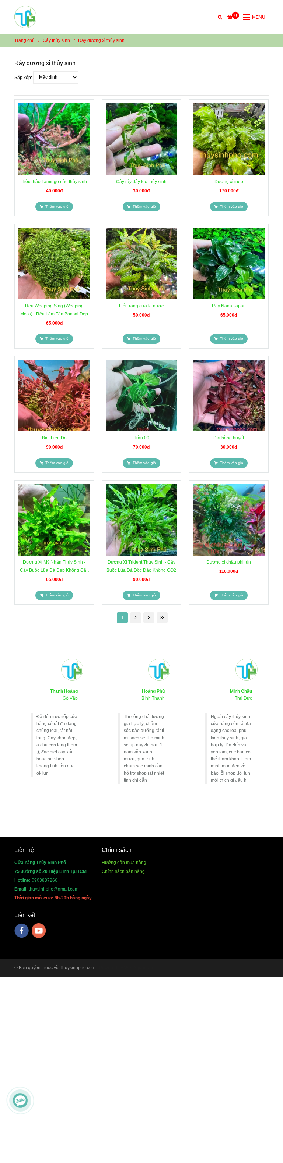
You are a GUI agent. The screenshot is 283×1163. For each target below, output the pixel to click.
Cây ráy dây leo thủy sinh (141, 181)
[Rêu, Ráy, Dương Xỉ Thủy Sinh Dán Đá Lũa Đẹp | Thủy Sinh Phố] (54, 139)
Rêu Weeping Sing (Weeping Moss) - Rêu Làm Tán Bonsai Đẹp (54, 310)
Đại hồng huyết (228, 437)
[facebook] (21, 930)
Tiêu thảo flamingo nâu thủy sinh (54, 181)
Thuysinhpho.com (77, 967)
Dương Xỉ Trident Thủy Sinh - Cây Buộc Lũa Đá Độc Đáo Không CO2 (141, 566)
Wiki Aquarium (138, 967)
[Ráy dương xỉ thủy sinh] (25, 17)
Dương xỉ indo (228, 181)
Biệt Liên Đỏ (54, 437)
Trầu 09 (141, 437)
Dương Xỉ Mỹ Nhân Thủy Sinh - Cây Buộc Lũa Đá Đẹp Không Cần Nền (54, 567)
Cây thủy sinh (56, 40)
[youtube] (39, 930)
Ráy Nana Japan (229, 305)
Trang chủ (24, 40)
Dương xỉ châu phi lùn (228, 562)
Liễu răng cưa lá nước (141, 305)
